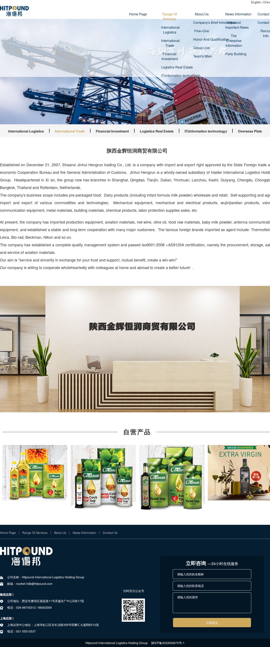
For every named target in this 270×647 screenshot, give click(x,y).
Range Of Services (169, 16)
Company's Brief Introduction (201, 22)
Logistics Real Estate (169, 67)
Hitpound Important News (233, 25)
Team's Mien (201, 56)
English (256, 2)
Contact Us (110, 532)
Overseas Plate (169, 86)
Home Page (137, 14)
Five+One (201, 30)
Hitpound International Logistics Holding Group (116, 643)
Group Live (201, 47)
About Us (202, 14)
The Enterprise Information (233, 40)
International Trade (169, 43)
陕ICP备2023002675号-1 (168, 643)
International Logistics (169, 30)
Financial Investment (170, 56)
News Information (233, 14)
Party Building (233, 53)
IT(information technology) (169, 75)
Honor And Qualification (201, 39)
